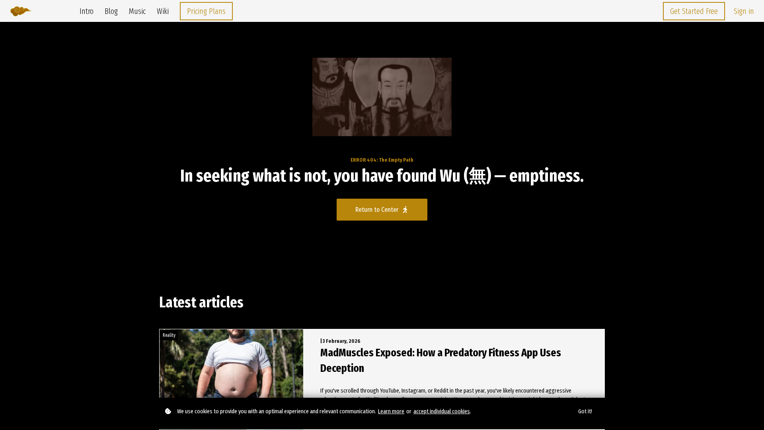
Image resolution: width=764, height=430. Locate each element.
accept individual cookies (441, 411)
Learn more (391, 411)
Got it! (585, 411)
